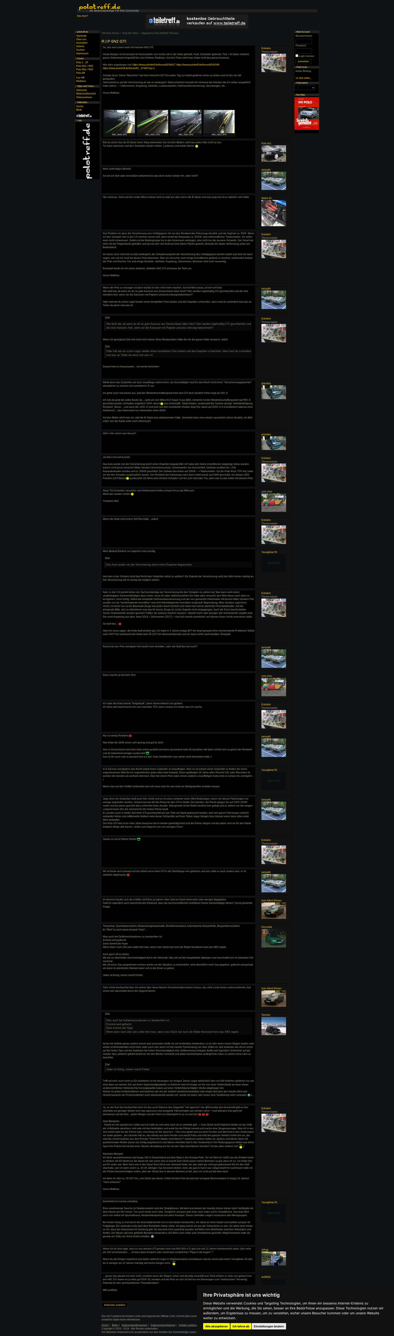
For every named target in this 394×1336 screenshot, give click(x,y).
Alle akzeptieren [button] (216, 1326)
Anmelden (82, 42)
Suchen (80, 49)
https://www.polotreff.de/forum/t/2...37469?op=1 (129, 68)
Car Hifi (80, 77)
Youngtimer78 (269, 552)
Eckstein (266, 48)
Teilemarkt (82, 102)
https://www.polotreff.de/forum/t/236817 (154, 64)
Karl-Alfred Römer (271, 900)
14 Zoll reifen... (304, 78)
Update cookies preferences (194, 1325)
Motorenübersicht (86, 93)
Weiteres (81, 81)
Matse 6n (266, 198)
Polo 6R (80, 73)
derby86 (266, 169)
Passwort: (301, 45)
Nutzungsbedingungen (134, 1325)
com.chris (266, 491)
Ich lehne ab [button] (241, 1326)
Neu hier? (82, 16)
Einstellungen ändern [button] (269, 1326)
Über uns (81, 39)
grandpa (266, 383)
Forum (80, 58)
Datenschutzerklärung (163, 1325)
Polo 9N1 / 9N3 (84, 69)
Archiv (105, 1325)
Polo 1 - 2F (82, 62)
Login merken (306, 56)
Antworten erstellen (114, 1305)
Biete (79, 109)
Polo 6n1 (266, 143)
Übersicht (81, 90)
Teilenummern (84, 97)
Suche (79, 106)
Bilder (115, 1325)
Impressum (82, 53)
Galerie (80, 46)
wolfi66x (266, 1277)
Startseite (81, 35)
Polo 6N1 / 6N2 (84, 66)
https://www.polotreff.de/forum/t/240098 (197, 64)
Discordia (266, 927)
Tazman (265, 1014)
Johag (264, 1249)
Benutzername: (304, 35)
